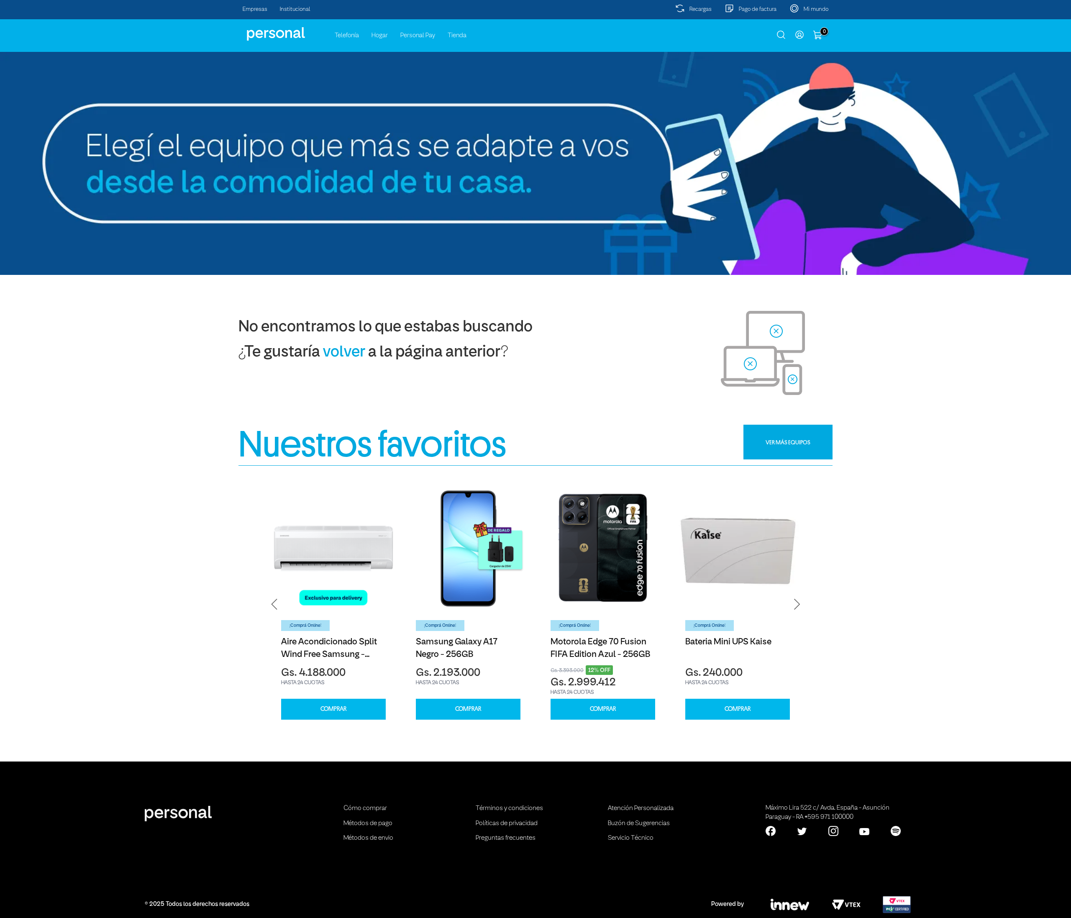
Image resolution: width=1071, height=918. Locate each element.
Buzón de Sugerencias (639, 823)
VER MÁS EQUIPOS (788, 442)
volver (344, 352)
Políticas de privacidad (507, 823)
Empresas (255, 9)
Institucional (295, 9)
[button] (274, 604)
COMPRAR (333, 709)
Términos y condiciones (509, 808)
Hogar (380, 35)
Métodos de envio (368, 838)
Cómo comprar (365, 808)
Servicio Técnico (630, 838)
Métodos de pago (367, 823)
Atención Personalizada (641, 808)
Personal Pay (417, 35)
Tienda (457, 35)
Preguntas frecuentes (506, 838)
